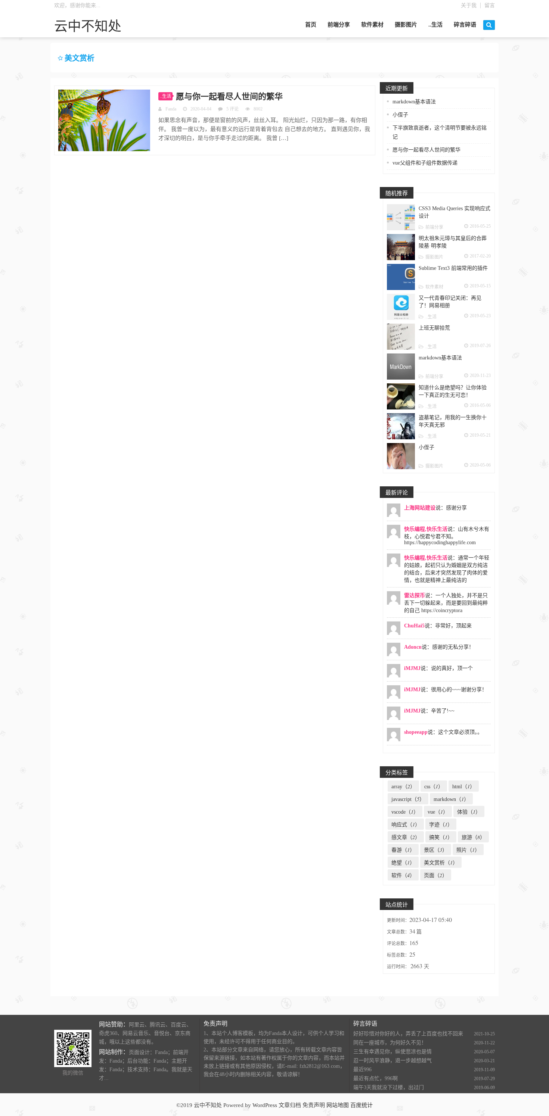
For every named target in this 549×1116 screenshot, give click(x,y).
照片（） (468, 849)
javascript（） (408, 798)
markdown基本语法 (414, 102)
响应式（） (405, 824)
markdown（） (451, 798)
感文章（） (405, 837)
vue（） (438, 811)
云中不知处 (87, 26)
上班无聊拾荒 (434, 328)
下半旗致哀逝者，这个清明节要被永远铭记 (440, 132)
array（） (403, 786)
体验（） (469, 811)
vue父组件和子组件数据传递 (425, 163)
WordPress (264, 1105)
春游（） (403, 849)
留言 (489, 5)
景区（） (435, 849)
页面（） (435, 875)
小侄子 (400, 115)
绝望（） (403, 862)
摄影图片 (406, 25)
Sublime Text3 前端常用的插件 (453, 268)
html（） (463, 786)
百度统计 (361, 1105)
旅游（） (473, 837)
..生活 (435, 25)
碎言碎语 (465, 25)
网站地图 (337, 1105)
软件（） (403, 875)
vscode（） (405, 811)
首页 (310, 25)
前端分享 (339, 25)
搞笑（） (441, 837)
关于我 (469, 5)
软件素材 (372, 25)
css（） (433, 786)
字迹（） (441, 824)
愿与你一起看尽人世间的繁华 (229, 96)
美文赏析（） (441, 862)
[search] (489, 25)
